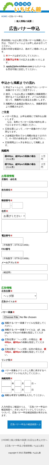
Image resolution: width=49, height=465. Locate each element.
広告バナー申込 (14, 446)
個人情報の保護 (24, 21)
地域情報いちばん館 (33, 446)
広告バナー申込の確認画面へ (24, 424)
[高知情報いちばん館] (22, 11)
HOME (4, 16)
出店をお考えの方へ (37, 440)
